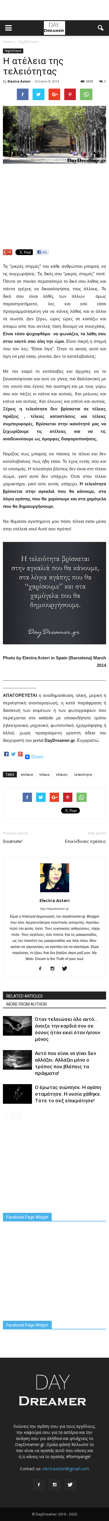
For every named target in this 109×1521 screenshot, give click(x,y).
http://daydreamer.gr (54, 908)
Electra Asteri (19, 81)
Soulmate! (12, 841)
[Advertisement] (54, 10)
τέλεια (44, 774)
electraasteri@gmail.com (65, 1468)
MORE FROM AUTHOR (26, 1004)
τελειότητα (83, 774)
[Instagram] (54, 969)
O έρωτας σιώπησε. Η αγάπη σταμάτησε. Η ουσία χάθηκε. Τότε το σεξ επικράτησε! (68, 1093)
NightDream (13, 51)
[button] (101, 28)
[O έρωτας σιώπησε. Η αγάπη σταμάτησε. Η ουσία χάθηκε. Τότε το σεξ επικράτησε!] (17, 1094)
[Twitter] (13, 757)
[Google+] (20, 757)
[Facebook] (6, 757)
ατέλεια (27, 774)
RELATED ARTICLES (24, 996)
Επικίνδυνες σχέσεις (85, 841)
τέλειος (62, 774)
